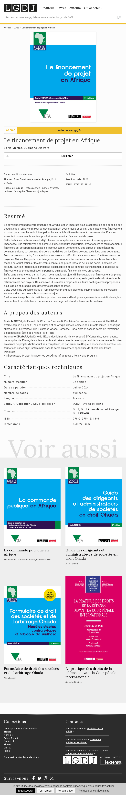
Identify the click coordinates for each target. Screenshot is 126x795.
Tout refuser (45, 790)
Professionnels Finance (37, 188)
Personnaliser (65, 790)
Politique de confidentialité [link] (94, 790)
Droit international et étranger (35, 179)
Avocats (54, 188)
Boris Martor (13, 147)
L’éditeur (48, 8)
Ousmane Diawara (37, 147)
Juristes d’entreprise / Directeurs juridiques (26, 191)
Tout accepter (25, 790)
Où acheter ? (93, 8)
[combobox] (63, 17)
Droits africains (24, 174)
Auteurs (75, 8)
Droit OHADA (81, 413)
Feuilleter (67, 156)
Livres (61, 8)
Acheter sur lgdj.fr (69, 130)
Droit (16, 179)
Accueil (7, 28)
